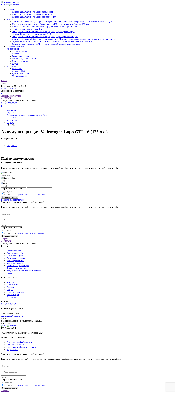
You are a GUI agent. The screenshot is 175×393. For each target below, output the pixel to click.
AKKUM (6, 98)
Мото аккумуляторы (16, 263)
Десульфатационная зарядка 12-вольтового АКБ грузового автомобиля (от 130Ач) (50, 24)
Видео (15, 63)
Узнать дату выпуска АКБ (24, 58)
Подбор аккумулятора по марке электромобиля (34, 17)
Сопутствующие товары (18, 255)
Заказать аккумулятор (11, 96)
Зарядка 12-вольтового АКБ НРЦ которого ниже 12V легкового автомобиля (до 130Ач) (53, 41)
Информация (13, 49)
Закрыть (5, 238)
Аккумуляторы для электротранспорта (25, 270)
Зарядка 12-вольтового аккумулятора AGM (32, 34)
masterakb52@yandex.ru (12, 316)
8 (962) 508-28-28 (9, 88)
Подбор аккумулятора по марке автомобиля (32, 12)
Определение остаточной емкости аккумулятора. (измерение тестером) (45, 36)
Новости (16, 54)
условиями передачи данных (31, 194)
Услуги (10, 19)
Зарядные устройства (16, 268)
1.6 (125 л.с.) (12, 145)
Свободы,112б (18, 71)
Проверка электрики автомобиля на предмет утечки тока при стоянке (44, 26)
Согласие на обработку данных (21, 342)
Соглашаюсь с (24, 194)
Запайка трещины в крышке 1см (27, 29)
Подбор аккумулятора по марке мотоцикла (32, 14)
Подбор (10, 9)
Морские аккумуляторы (18, 265)
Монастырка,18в (20, 76)
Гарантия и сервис (20, 56)
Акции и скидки (19, 51)
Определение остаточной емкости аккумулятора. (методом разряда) (43, 31)
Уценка (10, 273)
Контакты (11, 66)
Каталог (10, 282)
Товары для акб (14, 251)
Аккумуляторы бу (15, 253)
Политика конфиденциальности (22, 347)
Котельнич (17, 68)
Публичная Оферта (15, 344)
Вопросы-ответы (20, 61)
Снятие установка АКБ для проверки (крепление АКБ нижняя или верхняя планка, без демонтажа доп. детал (63, 22)
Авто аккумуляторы (16, 258)
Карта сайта (12, 349)
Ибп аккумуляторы (15, 260)
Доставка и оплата (15, 46)
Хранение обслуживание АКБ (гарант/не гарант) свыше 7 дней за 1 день (46, 44)
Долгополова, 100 (20, 73)
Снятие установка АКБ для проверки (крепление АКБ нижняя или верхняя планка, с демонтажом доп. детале (63, 39)
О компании (12, 284)
